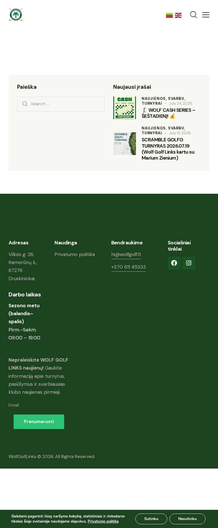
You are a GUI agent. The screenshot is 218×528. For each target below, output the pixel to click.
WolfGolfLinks (23, 456)
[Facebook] (174, 263)
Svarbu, (176, 98)
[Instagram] (188, 263)
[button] (205, 14)
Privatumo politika (74, 254)
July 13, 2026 (180, 133)
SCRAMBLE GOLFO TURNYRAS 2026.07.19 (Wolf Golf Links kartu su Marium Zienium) (168, 149)
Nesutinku (187, 518)
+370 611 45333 (128, 267)
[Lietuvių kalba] (170, 15)
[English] (179, 15)
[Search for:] (61, 103)
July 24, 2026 (180, 103)
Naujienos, (155, 98)
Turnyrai (152, 103)
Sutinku (151, 518)
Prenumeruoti (39, 421)
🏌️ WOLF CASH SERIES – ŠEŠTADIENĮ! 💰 (168, 113)
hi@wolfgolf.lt (126, 254)
